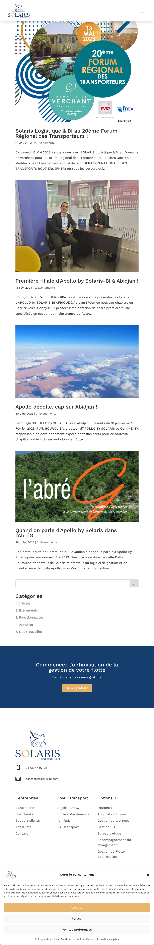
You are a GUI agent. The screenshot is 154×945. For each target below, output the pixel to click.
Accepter (77, 907)
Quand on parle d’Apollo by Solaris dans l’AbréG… (66, 532)
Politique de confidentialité (77, 939)
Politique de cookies (47, 939)
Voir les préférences (77, 929)
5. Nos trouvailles (29, 632)
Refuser (77, 918)
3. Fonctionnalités (29, 617)
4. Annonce (24, 625)
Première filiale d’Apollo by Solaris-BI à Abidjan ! (76, 281)
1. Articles (22, 603)
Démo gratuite (77, 688)
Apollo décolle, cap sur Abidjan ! (56, 407)
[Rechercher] (134, 583)
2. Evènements (44, 142)
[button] (148, 875)
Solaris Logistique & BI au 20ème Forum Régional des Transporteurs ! (66, 133)
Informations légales (107, 939)
